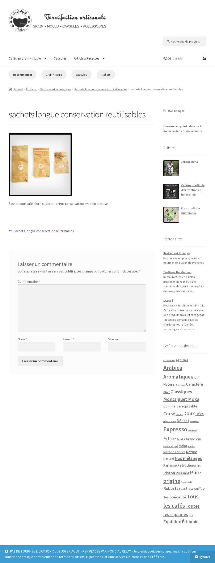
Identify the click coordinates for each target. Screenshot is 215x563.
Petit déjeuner (189, 465)
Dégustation (169, 421)
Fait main (192, 430)
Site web (114, 339)
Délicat (183, 420)
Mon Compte (176, 111)
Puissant (182, 473)
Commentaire (29, 281)
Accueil (18, 89)
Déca (199, 413)
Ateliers (106, 75)
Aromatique (177, 376)
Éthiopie (190, 521)
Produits (31, 89)
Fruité (181, 439)
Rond (182, 489)
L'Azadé (168, 300)
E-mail (69, 339)
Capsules (60, 58)
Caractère (194, 384)
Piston (169, 472)
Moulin (191, 446)
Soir (166, 497)
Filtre (169, 438)
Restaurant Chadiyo (176, 253)
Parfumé (170, 465)
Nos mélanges (188, 458)
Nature (191, 451)
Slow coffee (195, 488)
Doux (189, 413)
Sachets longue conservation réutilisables (100, 89)
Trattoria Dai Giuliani (177, 272)
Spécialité (178, 497)
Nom (22, 339)
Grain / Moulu (54, 75)
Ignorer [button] (204, 557)
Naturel (168, 459)
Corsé (169, 413)
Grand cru (193, 439)
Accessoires (169, 360)
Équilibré (172, 521)
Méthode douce (174, 452)
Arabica (172, 367)
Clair (166, 392)
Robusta (170, 488)
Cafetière (180, 385)
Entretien (194, 421)
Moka (183, 445)
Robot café (186, 482)
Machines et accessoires (55, 89)
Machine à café (170, 446)
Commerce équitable (180, 406)
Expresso (175, 429)
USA (191, 515)
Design (179, 414)
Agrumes (182, 360)
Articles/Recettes (86, 58)
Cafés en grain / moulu (25, 58)
